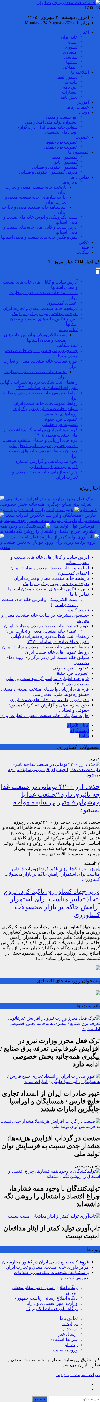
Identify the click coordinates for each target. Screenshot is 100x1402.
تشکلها (72, 62)
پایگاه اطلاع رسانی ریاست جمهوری (45, 1298)
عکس (84, 242)
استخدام (70, 1328)
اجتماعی (70, 67)
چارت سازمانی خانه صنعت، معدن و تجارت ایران (44, 715)
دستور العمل (67, 77)
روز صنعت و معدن (62, 117)
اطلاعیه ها (80, 72)
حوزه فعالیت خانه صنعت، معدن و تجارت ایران (46, 625)
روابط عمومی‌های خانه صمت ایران (46, 403)
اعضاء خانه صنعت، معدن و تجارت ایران (41, 631)
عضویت (82, 137)
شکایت (82, 252)
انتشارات (70, 92)
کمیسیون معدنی (63, 157)
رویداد (84, 112)
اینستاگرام (79, 730)
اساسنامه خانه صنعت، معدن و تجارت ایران (49, 567)
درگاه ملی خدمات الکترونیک (52, 1308)
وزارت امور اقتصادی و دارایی (51, 1303)
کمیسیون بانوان (64, 162)
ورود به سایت (65, 1350)
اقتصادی (70, 52)
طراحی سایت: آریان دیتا (78, 1374)
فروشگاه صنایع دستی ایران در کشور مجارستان (45, 1262)
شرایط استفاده (64, 1339)
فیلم (85, 247)
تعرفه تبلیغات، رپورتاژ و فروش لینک (45, 313)
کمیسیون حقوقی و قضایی (55, 167)
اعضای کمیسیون (62, 303)
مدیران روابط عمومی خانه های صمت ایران (49, 699)
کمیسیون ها (78, 152)
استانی (72, 42)
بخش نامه (69, 97)
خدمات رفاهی (76, 107)
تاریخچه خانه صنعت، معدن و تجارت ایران (40, 308)
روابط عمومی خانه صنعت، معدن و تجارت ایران (45, 646)
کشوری (71, 47)
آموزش (82, 102)
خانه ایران (69, 37)
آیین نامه (70, 87)
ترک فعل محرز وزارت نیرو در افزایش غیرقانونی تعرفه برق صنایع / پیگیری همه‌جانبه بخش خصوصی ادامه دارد (49, 504)
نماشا (84, 735)
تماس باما (69, 1318)
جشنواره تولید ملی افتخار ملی (51, 122)
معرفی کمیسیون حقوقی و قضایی (48, 172)
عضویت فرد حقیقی (61, 147)
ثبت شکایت (67, 345)
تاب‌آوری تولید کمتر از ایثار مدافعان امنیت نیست (49, 537)
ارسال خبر (68, 1334)
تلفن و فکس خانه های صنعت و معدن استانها (39, 237)
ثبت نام (71, 1344)
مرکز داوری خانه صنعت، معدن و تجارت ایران (47, 1267)
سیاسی (71, 57)
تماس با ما (80, 177)
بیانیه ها (71, 82)
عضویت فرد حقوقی (60, 142)
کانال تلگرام (78, 725)
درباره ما (70, 182)
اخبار (85, 32)
